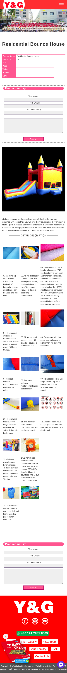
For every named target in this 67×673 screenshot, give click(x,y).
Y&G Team (50, 641)
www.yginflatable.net (35, 669)
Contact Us (42, 656)
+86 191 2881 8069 (34, 633)
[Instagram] (35, 621)
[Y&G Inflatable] (33, 613)
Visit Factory (38, 649)
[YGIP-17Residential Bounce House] (33, 211)
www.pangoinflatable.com (56, 669)
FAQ (55, 649)
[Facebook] (25, 621)
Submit (33, 139)
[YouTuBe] (45, 621)
